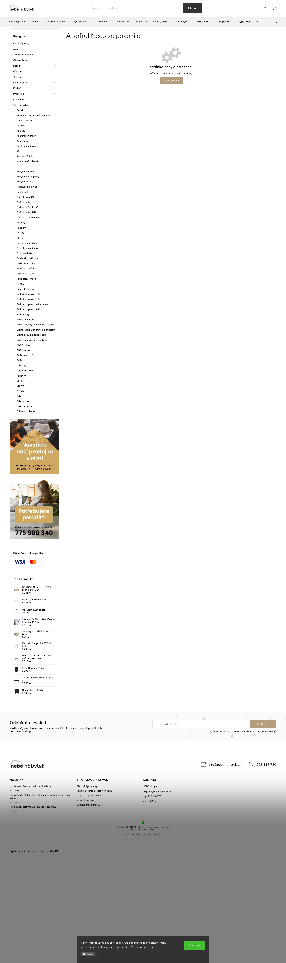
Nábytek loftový (25, 181)
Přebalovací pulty (26, 263)
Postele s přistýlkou (27, 242)
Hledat (192, 8)
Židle (19, 396)
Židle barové (23, 401)
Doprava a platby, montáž (89, 795)
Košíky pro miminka (27, 146)
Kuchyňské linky (25, 156)
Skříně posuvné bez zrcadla (31, 334)
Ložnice (17, 65)
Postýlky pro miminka (28, 248)
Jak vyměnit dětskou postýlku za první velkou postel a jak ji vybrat (40, 796)
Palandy (21, 222)
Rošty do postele (26, 288)
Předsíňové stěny (26, 268)
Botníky (21, 110)
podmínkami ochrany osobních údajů (258, 731)
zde (151, 947)
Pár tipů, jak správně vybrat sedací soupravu (33, 806)
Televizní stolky (25, 370)
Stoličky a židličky (26, 355)
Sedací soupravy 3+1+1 (29, 293)
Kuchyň (17, 88)
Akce (16, 49)
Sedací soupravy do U (28, 309)
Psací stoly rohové (26, 278)
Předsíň (17, 71)
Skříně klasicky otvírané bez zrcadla (36, 324)
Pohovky (21, 227)
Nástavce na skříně (27, 186)
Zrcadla (20, 390)
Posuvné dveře (24, 253)
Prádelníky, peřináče (27, 258)
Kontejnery (22, 140)
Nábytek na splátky (86, 800)
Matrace (21, 166)
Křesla (20, 151)
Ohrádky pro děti (26, 197)
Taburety (21, 365)
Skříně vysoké (24, 350)
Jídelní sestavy (24, 120)
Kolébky (21, 125)
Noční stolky (23, 191)
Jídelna (17, 77)
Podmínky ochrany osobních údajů (94, 790)
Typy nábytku (20, 105)
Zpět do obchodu (171, 80)
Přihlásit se (262, 724)
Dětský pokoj (20, 82)
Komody (21, 130)
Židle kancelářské (26, 406)
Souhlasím (195, 945)
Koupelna (18, 99)
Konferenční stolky (26, 135)
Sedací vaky (23, 314)
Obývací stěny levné (27, 207)
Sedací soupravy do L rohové (32, 304)
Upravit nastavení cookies (143, 829)
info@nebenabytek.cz (224, 764)
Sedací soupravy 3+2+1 (29, 299)
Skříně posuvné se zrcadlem (32, 339)
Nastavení (88, 954)
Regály (20, 283)
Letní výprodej (21, 43)
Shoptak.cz (159, 834)
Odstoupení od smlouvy (88, 804)
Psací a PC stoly (25, 273)
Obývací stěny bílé (26, 212)
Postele (21, 237)
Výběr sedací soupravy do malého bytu (30, 786)
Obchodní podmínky (86, 786)
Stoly (19, 360)
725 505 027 (149, 800)
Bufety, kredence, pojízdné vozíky (34, 115)
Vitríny (20, 385)
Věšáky (20, 380)
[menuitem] (17, 22)
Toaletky (21, 375)
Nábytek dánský (25, 171)
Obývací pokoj (21, 60)
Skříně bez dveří (25, 319)
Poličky (20, 232)
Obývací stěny (24, 202)
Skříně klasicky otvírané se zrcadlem (36, 329)
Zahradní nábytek (23, 54)
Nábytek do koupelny (28, 176)
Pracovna (18, 93)
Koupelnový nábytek (27, 161)
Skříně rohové (24, 345)
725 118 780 (266, 764)
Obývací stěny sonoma (29, 217)
